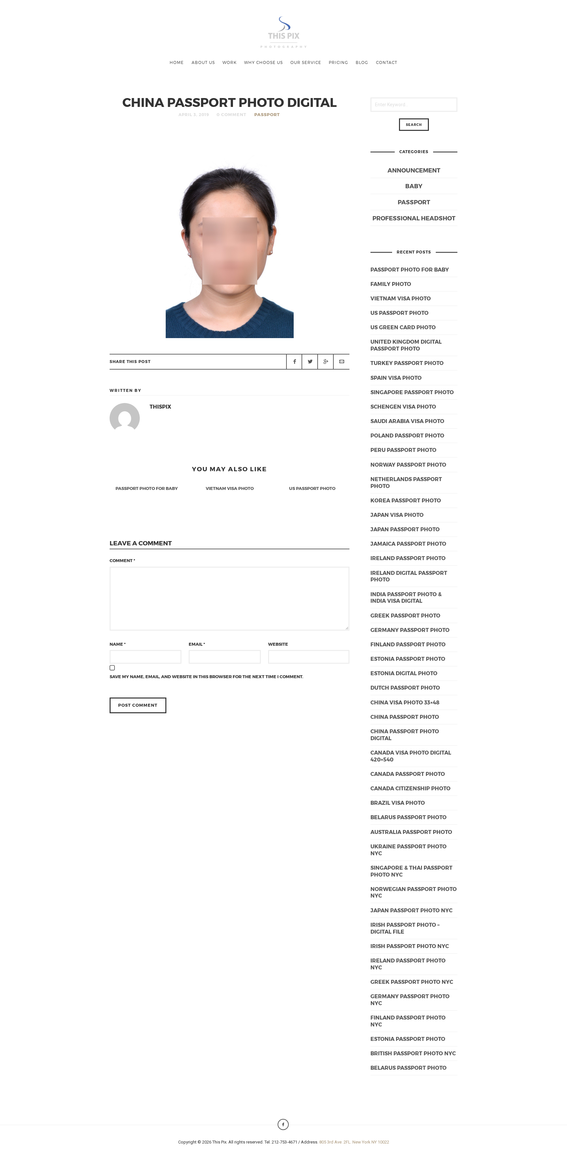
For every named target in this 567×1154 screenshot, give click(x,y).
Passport (267, 114)
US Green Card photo (403, 327)
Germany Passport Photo (410, 630)
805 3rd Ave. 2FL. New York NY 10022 (354, 1142)
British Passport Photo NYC (413, 1053)
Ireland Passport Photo (408, 558)
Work (229, 62)
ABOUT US (203, 62)
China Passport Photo (404, 717)
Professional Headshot (413, 217)
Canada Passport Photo (407, 774)
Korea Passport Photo (405, 500)
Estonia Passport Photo (407, 1039)
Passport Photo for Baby (409, 269)
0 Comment (231, 114)
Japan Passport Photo (405, 529)
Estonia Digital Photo (403, 673)
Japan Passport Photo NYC (411, 910)
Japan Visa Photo (397, 515)
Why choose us (263, 62)
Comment (122, 560)
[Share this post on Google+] (325, 361)
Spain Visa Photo (396, 378)
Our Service (305, 62)
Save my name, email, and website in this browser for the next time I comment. (206, 676)
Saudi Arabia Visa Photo (407, 421)
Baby (413, 185)
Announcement (414, 170)
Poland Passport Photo (407, 435)
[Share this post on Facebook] (294, 361)
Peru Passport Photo (403, 450)
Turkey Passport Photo (407, 363)
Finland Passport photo (408, 644)
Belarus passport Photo (408, 817)
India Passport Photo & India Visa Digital (406, 597)
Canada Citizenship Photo (410, 788)
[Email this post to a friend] (341, 361)
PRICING (338, 62)
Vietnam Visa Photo (400, 298)
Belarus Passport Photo (408, 1067)
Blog (362, 62)
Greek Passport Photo (405, 615)
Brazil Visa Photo (397, 803)
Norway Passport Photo (408, 464)
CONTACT (386, 62)
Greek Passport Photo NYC (411, 982)
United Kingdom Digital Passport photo (406, 345)
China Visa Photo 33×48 (404, 702)
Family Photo (390, 284)
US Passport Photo (399, 313)
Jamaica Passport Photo (408, 543)
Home (177, 62)
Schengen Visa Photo (403, 406)
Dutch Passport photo (405, 687)
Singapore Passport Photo (412, 392)
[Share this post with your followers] (310, 361)
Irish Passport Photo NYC (409, 946)
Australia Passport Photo (411, 832)
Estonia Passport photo (407, 659)
